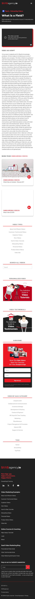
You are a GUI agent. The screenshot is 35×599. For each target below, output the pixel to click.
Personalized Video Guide (8, 549)
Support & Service (17, 430)
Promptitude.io (5, 592)
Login (2, 536)
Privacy (26, 595)
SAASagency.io (5, 589)
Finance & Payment (17, 412)
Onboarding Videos (17, 243)
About (3, 539)
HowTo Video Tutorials (17, 241)
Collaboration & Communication (17, 403)
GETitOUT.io (4, 585)
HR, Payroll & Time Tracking (17, 415)
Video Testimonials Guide (8, 552)
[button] (31, 3)
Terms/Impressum (19, 595)
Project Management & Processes (17, 424)
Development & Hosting (17, 409)
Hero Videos (17, 238)
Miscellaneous (17, 421)
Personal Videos (17, 246)
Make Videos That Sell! (7, 532)
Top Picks (17, 450)
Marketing (17, 418)
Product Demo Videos (17, 249)
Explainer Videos (17, 235)
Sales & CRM (17, 427)
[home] (9, 3)
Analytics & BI (18, 400)
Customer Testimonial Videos (17, 232)
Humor (17, 444)
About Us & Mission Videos (17, 229)
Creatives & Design (17, 406)
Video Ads (17, 252)
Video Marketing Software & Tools (10, 555)
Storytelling (17, 447)
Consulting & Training (7, 481)
